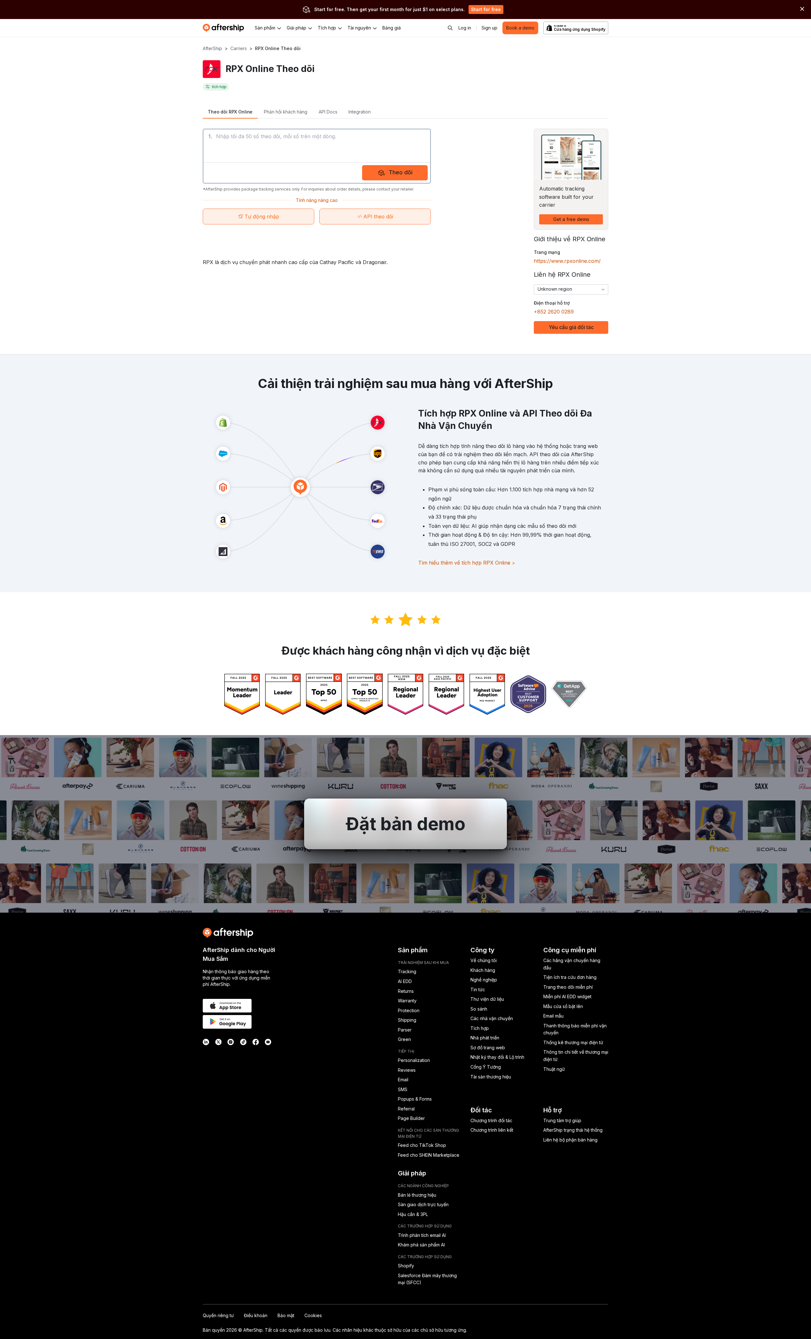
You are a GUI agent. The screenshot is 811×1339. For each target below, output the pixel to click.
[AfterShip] (225, 28)
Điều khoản (255, 1315)
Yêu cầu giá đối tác (571, 327)
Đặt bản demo (405, 824)
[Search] (450, 28)
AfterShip (212, 48)
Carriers (238, 48)
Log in (464, 27)
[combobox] (571, 289)
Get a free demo (571, 219)
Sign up (489, 27)
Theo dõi (400, 172)
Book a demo (520, 27)
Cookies (313, 1315)
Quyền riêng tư (218, 1315)
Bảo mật (286, 1315)
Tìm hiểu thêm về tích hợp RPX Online (466, 563)
